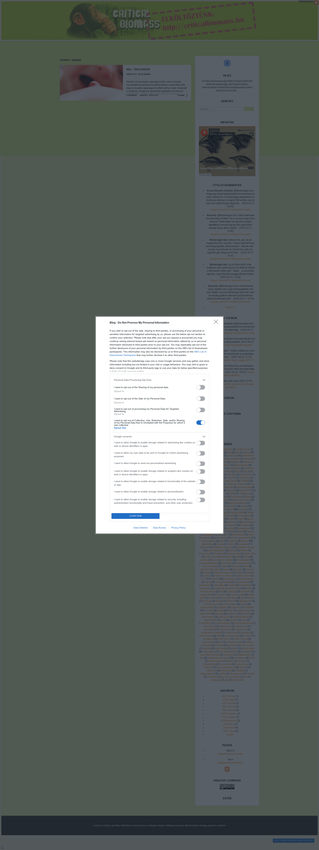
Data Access (159, 527)
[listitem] (159, 380)
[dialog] (159, 425)
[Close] (217, 323)
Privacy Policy (178, 527)
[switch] (200, 387)
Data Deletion (141, 527)
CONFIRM (135, 516)
